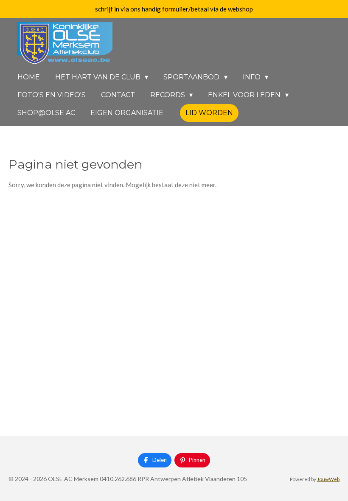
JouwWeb (328, 479)
